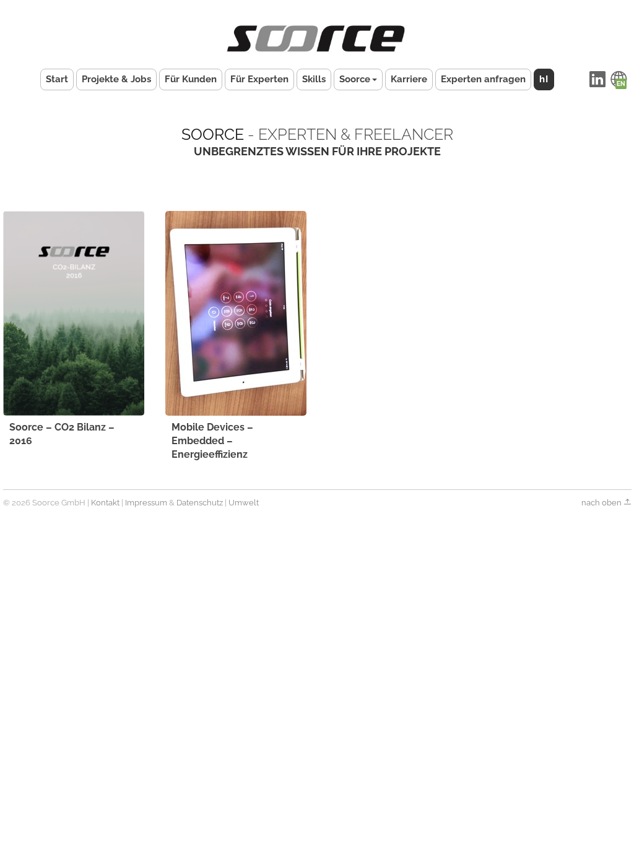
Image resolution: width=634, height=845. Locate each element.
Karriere (409, 79)
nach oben (602, 502)
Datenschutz (199, 502)
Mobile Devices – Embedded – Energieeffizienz (212, 440)
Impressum (146, 502)
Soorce (354, 79)
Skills (314, 79)
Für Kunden (191, 79)
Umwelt (243, 502)
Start (57, 79)
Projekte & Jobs (116, 79)
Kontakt (105, 502)
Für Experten (259, 79)
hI (544, 79)
